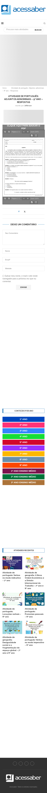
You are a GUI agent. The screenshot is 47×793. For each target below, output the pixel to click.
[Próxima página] (9, 131)
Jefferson (28, 106)
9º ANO (23, 465)
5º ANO (23, 442)
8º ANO (23, 459)
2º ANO (23, 425)
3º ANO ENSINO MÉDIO (23, 482)
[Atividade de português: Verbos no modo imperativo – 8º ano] (34, 627)
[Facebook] (15, 764)
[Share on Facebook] (22, 211)
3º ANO (23, 430)
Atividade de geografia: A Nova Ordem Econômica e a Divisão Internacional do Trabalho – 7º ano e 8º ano (34, 581)
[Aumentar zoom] (28, 131)
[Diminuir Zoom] (24, 131)
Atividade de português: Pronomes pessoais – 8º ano (34, 613)
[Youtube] (26, 764)
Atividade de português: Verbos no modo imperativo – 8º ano (34, 641)
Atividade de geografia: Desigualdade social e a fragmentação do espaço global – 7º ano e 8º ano (11, 645)
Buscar (38, 30)
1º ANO (23, 419)
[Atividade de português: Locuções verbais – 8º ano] (12, 599)
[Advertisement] (23, 58)
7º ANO (23, 453)
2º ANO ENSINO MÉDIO (23, 476)
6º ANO (23, 448)
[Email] (32, 764)
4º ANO (23, 436)
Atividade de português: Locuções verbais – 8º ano (12, 613)
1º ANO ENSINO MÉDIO (23, 471)
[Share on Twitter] (25, 211)
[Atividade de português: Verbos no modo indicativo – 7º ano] (12, 562)
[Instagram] (21, 764)
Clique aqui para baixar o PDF (23, 127)
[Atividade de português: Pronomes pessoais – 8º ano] (34, 599)
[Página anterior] (5, 131)
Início (5, 88)
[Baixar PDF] (32, 135)
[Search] (44, 23)
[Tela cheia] (36, 135)
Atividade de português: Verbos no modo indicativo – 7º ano (12, 577)
